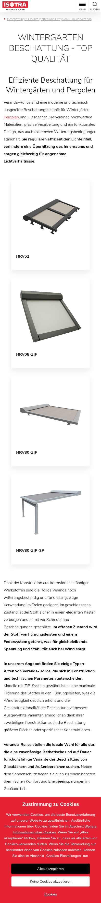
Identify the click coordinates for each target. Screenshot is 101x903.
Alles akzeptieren (50, 869)
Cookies (50, 894)
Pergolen (11, 117)
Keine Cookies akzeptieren (50, 881)
